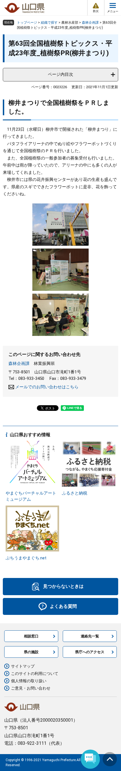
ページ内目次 (60, 74)
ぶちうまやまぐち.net (26, 557)
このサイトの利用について (34, 673)
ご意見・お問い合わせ (30, 688)
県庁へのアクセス (89, 652)
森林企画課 (90, 23)
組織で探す (49, 23)
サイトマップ (23, 666)
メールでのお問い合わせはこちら (47, 386)
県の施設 (31, 652)
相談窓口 (31, 636)
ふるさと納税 (74, 493)
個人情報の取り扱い (28, 681)
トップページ (27, 23)
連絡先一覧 (90, 636)
